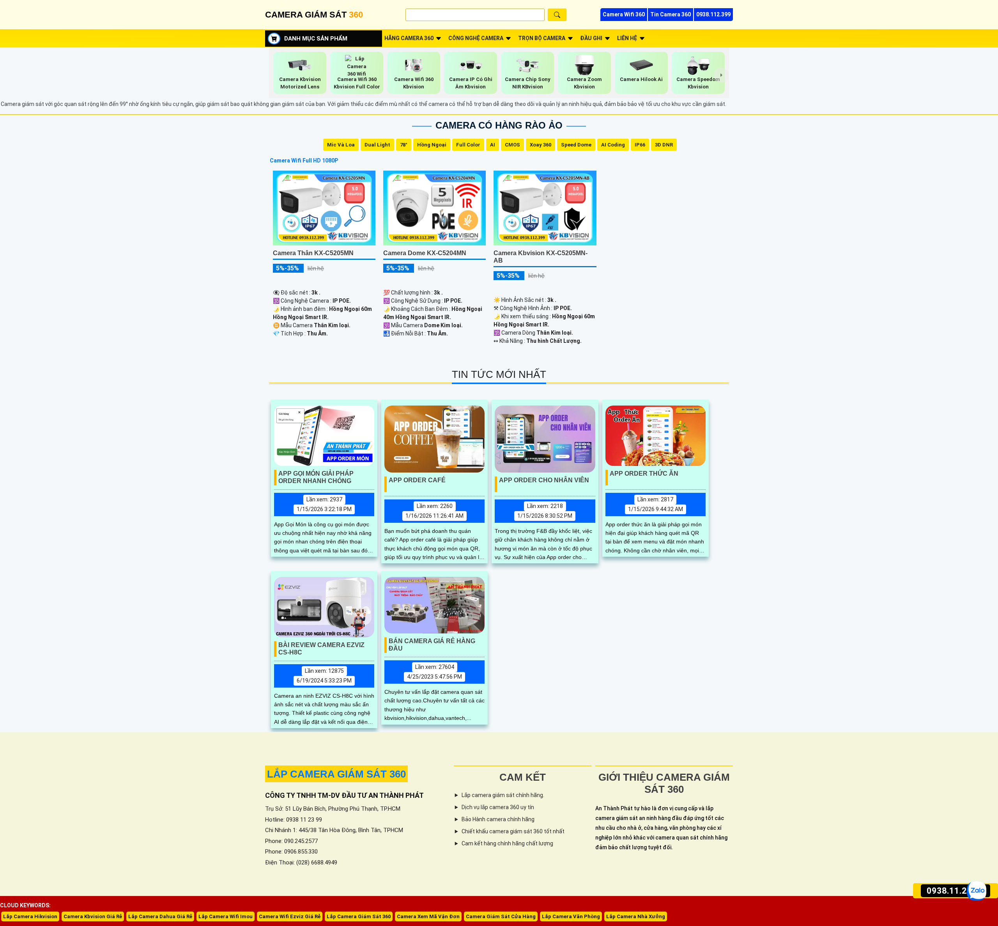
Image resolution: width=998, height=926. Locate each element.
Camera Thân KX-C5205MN (313, 253)
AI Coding (613, 145)
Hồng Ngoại (431, 145)
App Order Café (417, 480)
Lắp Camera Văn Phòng (571, 916)
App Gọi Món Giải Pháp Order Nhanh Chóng (316, 477)
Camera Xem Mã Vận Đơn (428, 916)
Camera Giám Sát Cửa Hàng (501, 916)
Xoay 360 (540, 145)
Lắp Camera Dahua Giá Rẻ (160, 916)
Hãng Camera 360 (409, 38)
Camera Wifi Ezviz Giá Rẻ (289, 916)
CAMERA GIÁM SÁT (314, 14)
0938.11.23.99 (955, 891)
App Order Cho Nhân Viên (544, 480)
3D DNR (664, 145)
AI (492, 145)
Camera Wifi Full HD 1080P (304, 160)
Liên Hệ (627, 38)
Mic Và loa (341, 145)
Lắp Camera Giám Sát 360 (359, 916)
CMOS (512, 145)
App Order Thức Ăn (644, 473)
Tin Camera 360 (670, 14)
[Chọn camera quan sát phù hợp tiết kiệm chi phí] (721, 75)
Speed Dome (576, 145)
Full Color (468, 145)
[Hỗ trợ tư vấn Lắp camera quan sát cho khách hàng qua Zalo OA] (976, 891)
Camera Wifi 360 (624, 14)
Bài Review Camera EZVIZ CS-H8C (321, 649)
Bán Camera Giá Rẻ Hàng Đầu (432, 645)
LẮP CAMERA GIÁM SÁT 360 (336, 774)
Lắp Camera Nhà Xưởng (635, 916)
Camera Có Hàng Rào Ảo (499, 125)
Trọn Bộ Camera (541, 38)
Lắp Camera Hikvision (30, 916)
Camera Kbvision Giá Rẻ (93, 916)
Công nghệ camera (475, 38)
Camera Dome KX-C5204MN (424, 253)
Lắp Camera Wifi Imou (225, 916)
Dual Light (377, 145)
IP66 (640, 145)
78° (403, 145)
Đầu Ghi (591, 38)
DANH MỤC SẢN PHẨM (315, 38)
